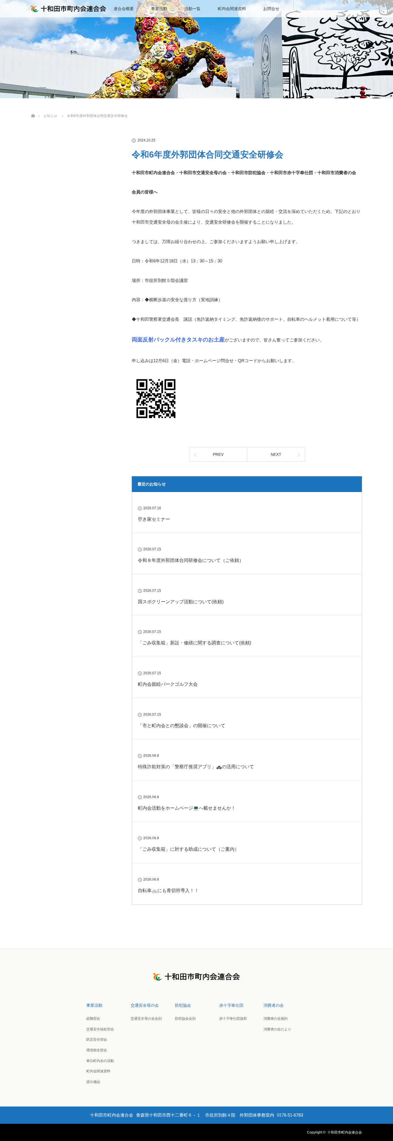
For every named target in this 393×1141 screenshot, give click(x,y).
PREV (218, 454)
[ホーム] (33, 109)
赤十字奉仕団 (231, 1005)
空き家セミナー (154, 519)
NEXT (276, 454)
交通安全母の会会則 (146, 1019)
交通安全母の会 (145, 1005)
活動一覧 (192, 8)
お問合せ (271, 8)
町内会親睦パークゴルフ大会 (168, 684)
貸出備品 (93, 1082)
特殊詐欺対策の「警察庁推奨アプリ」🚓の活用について (196, 766)
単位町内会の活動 (100, 1061)
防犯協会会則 (185, 1019)
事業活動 (159, 8)
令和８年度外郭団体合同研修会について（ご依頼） (191, 560)
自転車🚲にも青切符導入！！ (168, 890)
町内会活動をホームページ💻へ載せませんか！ (187, 808)
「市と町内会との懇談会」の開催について (181, 725)
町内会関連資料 (232, 8)
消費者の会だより (277, 1029)
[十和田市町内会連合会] (196, 976)
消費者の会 (274, 1005)
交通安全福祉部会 (100, 1029)
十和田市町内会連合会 (344, 1132)
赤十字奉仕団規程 (233, 1019)
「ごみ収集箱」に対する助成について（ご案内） (188, 849)
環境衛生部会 (96, 1050)
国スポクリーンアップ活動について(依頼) (181, 601)
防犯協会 (183, 1005)
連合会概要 (124, 8)
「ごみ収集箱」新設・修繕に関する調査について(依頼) (194, 642)
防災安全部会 (96, 1040)
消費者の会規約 (276, 1019)
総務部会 (93, 1019)
